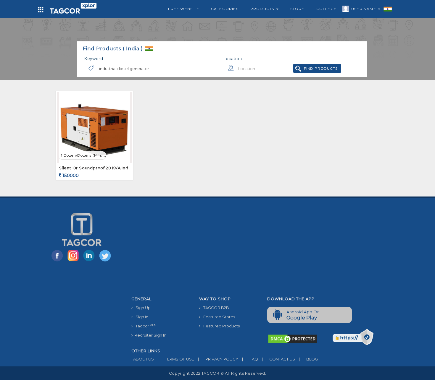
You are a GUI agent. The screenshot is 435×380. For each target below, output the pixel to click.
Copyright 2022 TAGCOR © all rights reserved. (217, 373)
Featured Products (220, 326)
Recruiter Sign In (149, 335)
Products (263, 9)
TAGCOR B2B (215, 307)
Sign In (140, 316)
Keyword (93, 58)
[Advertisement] (263, 249)
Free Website (183, 9)
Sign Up (142, 307)
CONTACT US (278, 359)
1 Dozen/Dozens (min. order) (83, 155)
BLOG (308, 359)
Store (297, 9)
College (326, 9)
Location (232, 58)
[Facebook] (58, 261)
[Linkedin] (90, 261)
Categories (225, 9)
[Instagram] (74, 261)
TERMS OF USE (176, 359)
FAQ (250, 359)
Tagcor (144, 325)
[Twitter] (105, 261)
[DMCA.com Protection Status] (292, 338)
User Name (364, 9)
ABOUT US (142, 359)
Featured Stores (218, 316)
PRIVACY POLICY (218, 359)
